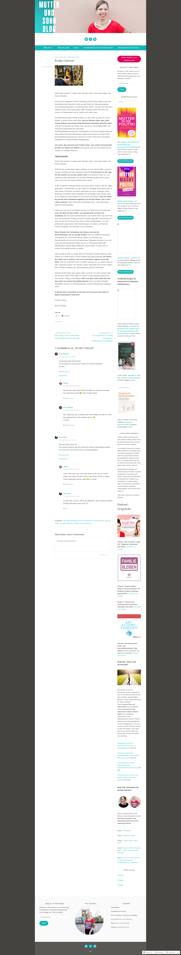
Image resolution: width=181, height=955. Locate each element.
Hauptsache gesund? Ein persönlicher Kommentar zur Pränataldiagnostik (126, 745)
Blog (76, 48)
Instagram (120, 880)
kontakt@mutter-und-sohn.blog (121, 919)
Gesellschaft (61, 57)
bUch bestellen (125, 272)
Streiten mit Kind (129, 836)
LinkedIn (120, 885)
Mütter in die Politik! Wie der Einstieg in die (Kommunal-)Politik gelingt (128, 144)
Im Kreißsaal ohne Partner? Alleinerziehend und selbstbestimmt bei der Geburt (127, 765)
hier (130, 154)
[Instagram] (90, 39)
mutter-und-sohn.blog (121, 923)
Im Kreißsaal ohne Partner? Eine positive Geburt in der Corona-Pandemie (127, 777)
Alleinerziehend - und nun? (127, 258)
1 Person (71, 398)
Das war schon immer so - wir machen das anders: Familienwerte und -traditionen (129, 860)
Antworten (63, 375)
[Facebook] (86, 39)
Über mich (47, 48)
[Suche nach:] (129, 102)
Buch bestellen (125, 161)
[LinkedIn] (95, 39)
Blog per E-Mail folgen (129, 67)
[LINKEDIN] (95, 946)
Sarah (65, 383)
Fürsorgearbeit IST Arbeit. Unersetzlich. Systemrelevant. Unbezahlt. (102, 337)
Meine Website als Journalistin (129, 59)
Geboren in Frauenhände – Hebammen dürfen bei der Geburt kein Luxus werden (128, 755)
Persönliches (73, 57)
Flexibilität (127, 831)
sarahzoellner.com (123, 927)
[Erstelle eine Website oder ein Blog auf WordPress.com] (90, 952)
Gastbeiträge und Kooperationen (98, 48)
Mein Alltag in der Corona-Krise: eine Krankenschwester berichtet (67, 335)
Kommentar (103, 555)
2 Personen (67, 371)
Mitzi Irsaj (63, 437)
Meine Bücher (63, 48)
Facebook (120, 875)
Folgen (122, 89)
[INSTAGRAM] (90, 946)
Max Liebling (64, 354)
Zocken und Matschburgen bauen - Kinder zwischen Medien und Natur (129, 850)
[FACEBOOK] (86, 946)
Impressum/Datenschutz (128, 48)
